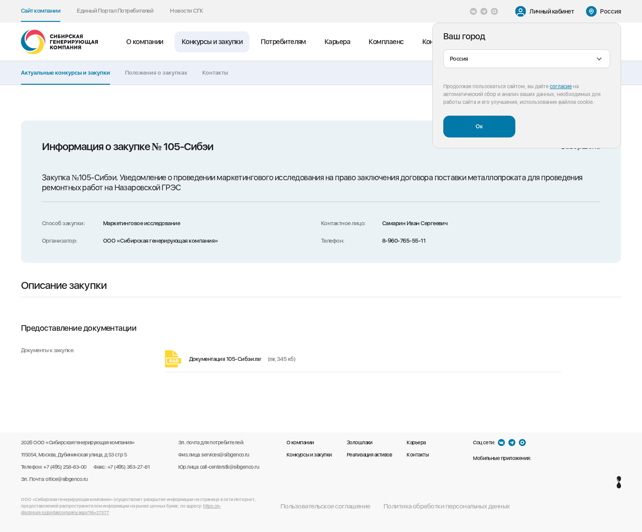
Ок (479, 126)
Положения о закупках (156, 72)
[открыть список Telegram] (483, 11)
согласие (561, 86)
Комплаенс (386, 42)
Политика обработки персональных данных (446, 506)
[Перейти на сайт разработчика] (619, 482)
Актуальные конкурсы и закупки (65, 72)
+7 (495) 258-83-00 (64, 467)
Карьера (337, 42)
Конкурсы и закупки (212, 42)
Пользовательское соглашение (325, 506)
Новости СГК (186, 10)
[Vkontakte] (473, 11)
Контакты (215, 72)
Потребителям (283, 42)
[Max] (494, 11)
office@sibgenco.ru (66, 479)
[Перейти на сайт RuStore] (538, 458)
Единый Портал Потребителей (115, 10)
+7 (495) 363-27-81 (128, 467)
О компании (144, 42)
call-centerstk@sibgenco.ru (229, 467)
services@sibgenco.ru (225, 455)
